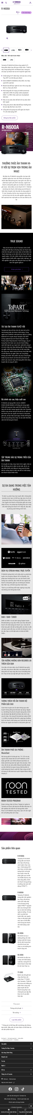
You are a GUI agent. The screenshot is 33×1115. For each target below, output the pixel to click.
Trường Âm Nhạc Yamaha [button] (7, 1048)
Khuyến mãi (4, 1057)
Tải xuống (16, 1013)
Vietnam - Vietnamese (9, 1079)
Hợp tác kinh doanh (6, 1082)
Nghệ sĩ (3, 1065)
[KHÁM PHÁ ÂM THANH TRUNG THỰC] (16, 821)
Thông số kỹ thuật (15, 1008)
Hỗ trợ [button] (3, 1070)
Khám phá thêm (16, 269)
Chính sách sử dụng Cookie (16, 1102)
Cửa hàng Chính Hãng (6, 1052)
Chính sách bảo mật (23, 1099)
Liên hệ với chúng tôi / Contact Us (16, 1095)
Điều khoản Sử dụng (10, 1099)
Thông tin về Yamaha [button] (6, 1074)
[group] (6, 50)
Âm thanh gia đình (12, 1038)
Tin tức (3, 1061)
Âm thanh (3, 1038)
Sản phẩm (20, 1038)
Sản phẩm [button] (4, 1044)
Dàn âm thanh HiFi (7, 1040)
